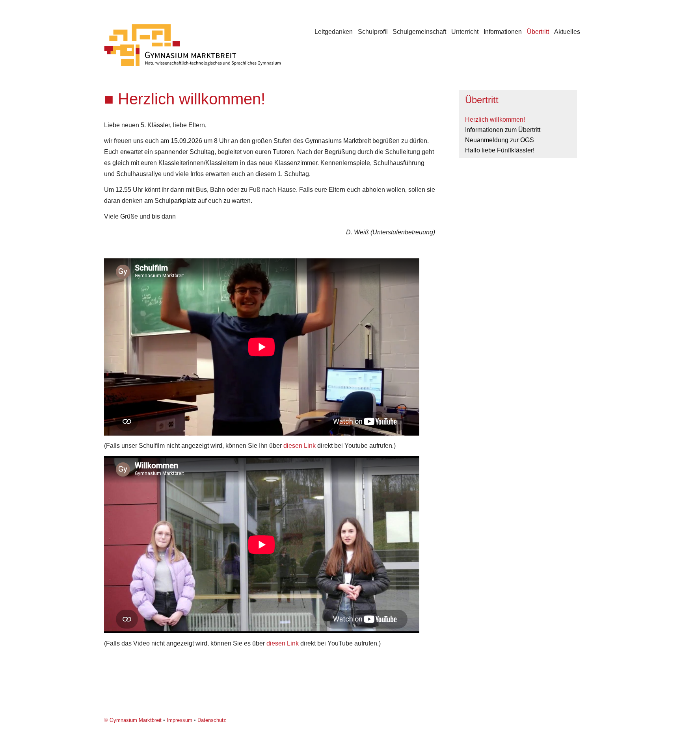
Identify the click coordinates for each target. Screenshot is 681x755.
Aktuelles (567, 31)
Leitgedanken (333, 31)
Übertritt (538, 31)
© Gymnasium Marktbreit (133, 720)
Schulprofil (373, 31)
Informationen (503, 31)
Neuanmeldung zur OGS (499, 140)
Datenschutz (211, 720)
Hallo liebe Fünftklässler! (499, 150)
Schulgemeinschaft (419, 31)
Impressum (179, 720)
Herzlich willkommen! (495, 119)
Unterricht (464, 31)
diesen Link (299, 445)
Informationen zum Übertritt (502, 129)
